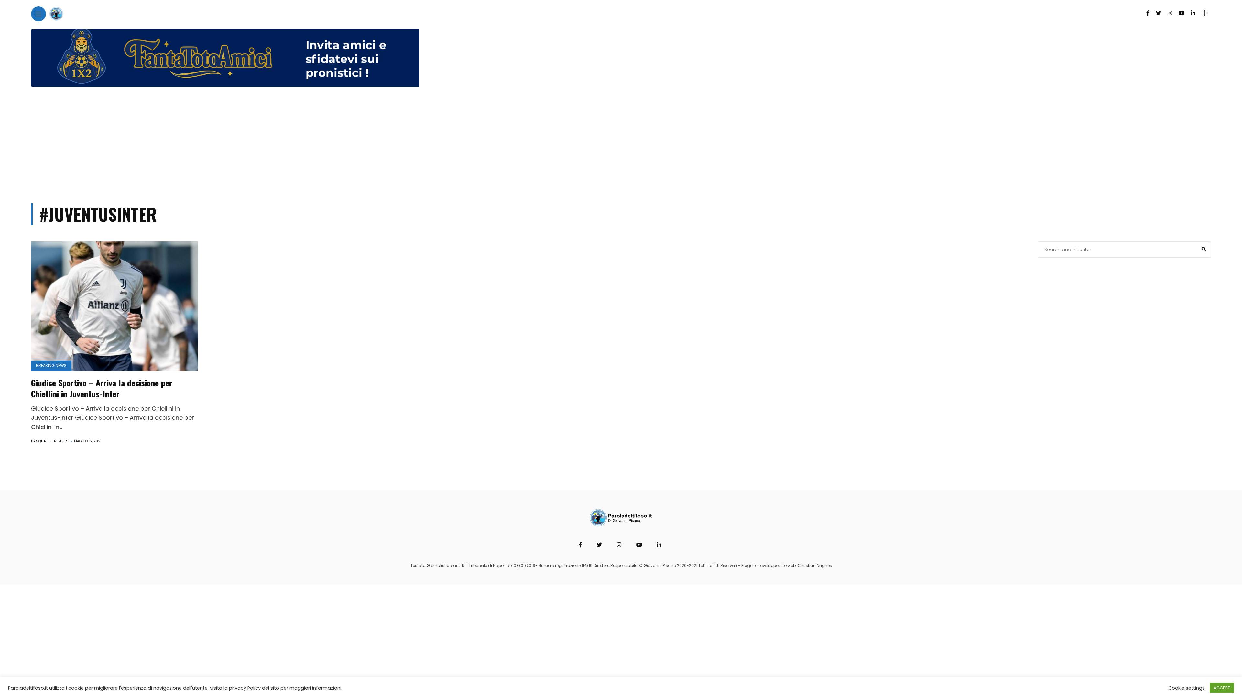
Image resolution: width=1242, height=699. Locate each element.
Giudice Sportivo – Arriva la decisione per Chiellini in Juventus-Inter (101, 388)
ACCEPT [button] (1222, 688)
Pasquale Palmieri (50, 441)
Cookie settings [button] (1186, 688)
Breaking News (51, 365)
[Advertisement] (621, 142)
